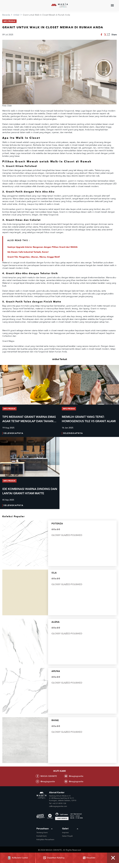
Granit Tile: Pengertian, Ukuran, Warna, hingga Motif (33, 257)
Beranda (6, 14)
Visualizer (90, 857)
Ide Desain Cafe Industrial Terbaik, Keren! (28, 252)
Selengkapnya (13, 433)
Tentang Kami (42, 832)
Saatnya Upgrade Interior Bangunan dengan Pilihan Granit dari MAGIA (42, 247)
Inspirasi (65, 832)
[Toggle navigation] (112, 5)
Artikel (16, 14)
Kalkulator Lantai (20, 857)
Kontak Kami (41, 836)
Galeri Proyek (67, 836)
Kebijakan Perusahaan (45, 839)
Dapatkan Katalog (55, 857)
